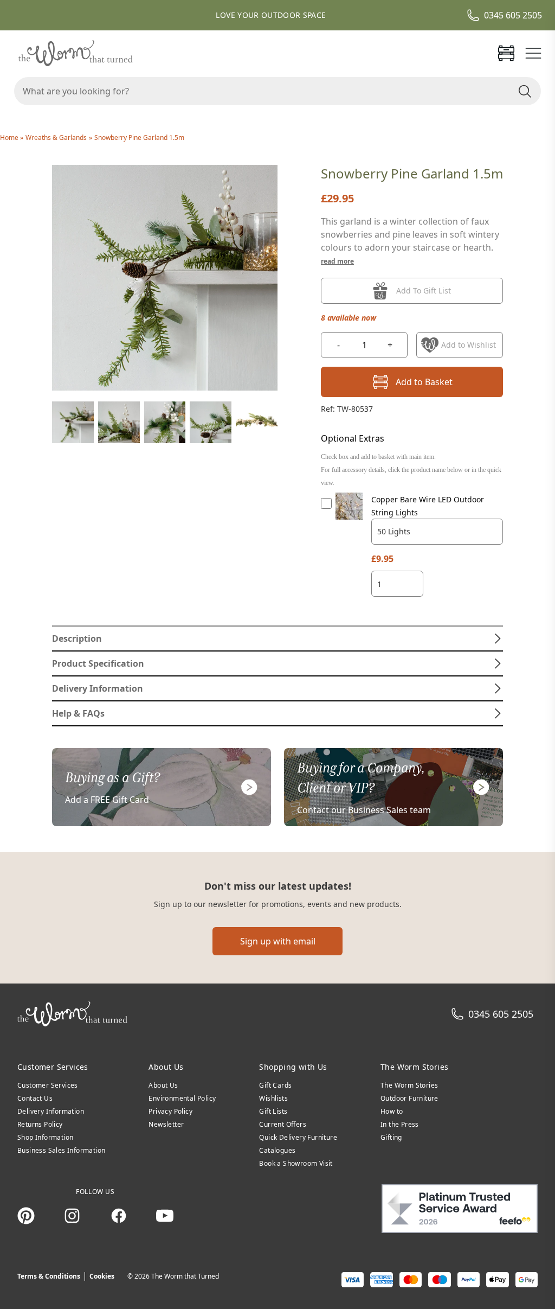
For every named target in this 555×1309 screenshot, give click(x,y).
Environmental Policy (182, 1098)
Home (10, 137)
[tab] (277, 638)
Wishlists (273, 1098)
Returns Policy (40, 1124)
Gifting (391, 1137)
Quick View (349, 516)
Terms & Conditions (48, 1276)
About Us (163, 1085)
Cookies (101, 1276)
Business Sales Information (61, 1150)
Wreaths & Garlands (56, 137)
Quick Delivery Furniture (298, 1137)
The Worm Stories (409, 1085)
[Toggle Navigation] (533, 53)
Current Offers (282, 1124)
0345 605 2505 (513, 15)
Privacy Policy (170, 1111)
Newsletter (166, 1124)
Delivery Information (50, 1111)
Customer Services (47, 1085)
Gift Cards (275, 1085)
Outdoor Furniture (409, 1098)
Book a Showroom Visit (295, 1163)
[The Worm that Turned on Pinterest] (26, 1215)
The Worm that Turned (185, 1276)
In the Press (399, 1124)
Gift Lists (273, 1111)
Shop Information (45, 1137)
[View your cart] (506, 53)
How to (391, 1111)
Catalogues (277, 1150)
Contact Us (35, 1098)
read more (337, 261)
